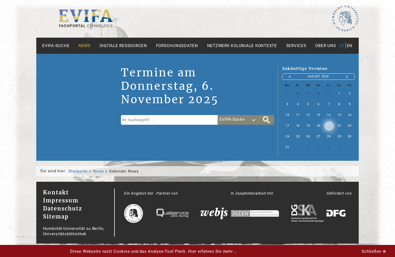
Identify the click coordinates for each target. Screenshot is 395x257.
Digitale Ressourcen (123, 45)
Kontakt (56, 192)
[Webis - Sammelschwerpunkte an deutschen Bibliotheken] (214, 214)
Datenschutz (62, 208)
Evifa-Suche (55, 45)
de (342, 45)
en (350, 45)
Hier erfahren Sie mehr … (212, 251)
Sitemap (56, 216)
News (84, 45)
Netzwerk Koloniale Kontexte (242, 45)
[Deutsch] (86, 25)
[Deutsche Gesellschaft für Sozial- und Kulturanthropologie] (307, 214)
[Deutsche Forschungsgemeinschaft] (336, 214)
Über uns (325, 45)
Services (296, 45)
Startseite (78, 171)
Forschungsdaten (177, 45)
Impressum (60, 200)
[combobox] (238, 120)
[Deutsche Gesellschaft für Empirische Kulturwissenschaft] (255, 214)
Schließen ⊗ (374, 251)
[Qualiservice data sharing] (172, 214)
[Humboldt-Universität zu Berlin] (345, 30)
